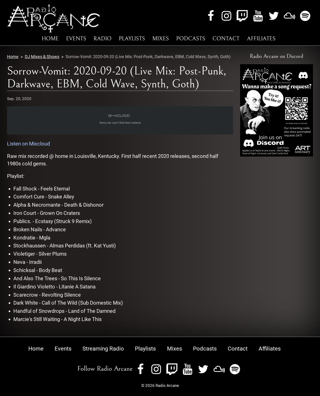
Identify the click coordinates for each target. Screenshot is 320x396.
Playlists (132, 38)
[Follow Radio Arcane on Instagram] (226, 15)
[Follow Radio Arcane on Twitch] (242, 15)
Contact (225, 38)
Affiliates (261, 38)
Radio (102, 38)
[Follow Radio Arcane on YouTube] (258, 15)
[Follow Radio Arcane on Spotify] (305, 15)
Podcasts (190, 38)
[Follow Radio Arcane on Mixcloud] (289, 15)
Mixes (160, 38)
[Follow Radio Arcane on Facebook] (210, 15)
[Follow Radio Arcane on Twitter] (273, 15)
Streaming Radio (103, 348)
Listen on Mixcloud (28, 144)
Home (50, 38)
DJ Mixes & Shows (42, 56)
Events (76, 38)
